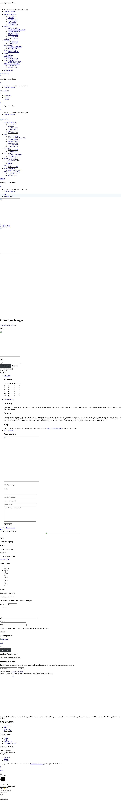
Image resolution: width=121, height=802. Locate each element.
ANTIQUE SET (13, 19)
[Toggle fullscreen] (4, 792)
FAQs (5, 740)
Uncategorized (8, 196)
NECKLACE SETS (10, 14)
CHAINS (7, 40)
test (1, 643)
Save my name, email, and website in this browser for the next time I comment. (25, 628)
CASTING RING (13, 28)
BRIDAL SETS (12, 67)
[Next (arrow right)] (2, 794)
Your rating (4, 604)
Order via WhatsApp (6, 369)
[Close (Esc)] (1, 792)
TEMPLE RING (13, 38)
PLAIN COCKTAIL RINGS (16, 30)
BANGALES (8, 45)
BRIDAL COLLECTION (12, 64)
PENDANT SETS (9, 60)
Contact (6, 738)
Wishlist (6, 99)
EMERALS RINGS (14, 31)
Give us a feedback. (17, 671)
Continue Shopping (9, 11)
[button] (0, 75)
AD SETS (11, 18)
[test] (4, 639)
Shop (5, 727)
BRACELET (8, 57)
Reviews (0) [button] (4, 559)
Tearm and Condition (10, 743)
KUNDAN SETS (13, 65)
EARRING (7, 53)
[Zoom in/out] (6, 792)
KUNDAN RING (13, 36)
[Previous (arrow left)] (1, 794)
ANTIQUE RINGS (13, 33)
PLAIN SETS (12, 16)
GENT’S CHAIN (13, 41)
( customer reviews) (6, 325)
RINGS (6, 26)
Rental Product (8, 70)
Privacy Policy (8, 731)
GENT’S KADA (13, 58)
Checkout (7, 97)
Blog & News (8, 729)
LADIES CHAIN (13, 43)
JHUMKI (10, 55)
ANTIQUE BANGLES (15, 47)
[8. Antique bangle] (0, 529)
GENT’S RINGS (13, 35)
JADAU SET (12, 23)
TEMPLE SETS (12, 21)
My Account (7, 95)
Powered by (4, 787)
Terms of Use (8, 741)
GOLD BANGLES (13, 48)
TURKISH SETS (13, 24)
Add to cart (5, 366)
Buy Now (14, 366)
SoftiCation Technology (37, 764)
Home (5, 194)
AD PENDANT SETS (14, 62)
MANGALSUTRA (10, 50)
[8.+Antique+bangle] (1, 529)
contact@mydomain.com (54, 428)
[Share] (2, 792)
